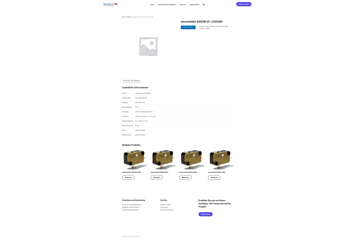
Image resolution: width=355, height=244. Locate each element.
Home (152, 5)
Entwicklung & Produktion (167, 5)
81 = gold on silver (141, 121)
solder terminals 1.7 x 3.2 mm (145, 116)
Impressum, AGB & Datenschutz (131, 236)
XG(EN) (128, 17)
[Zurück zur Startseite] (110, 4)
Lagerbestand (194, 5)
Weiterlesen (128, 177)
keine (137, 126)
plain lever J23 (140, 102)
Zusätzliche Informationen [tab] (131, 80)
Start (123, 17)
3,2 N (137, 107)
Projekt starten (205, 214)
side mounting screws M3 (143, 112)
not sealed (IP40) (141, 98)
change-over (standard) (143, 93)
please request (140, 130)
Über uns (183, 5)
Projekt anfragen (244, 4)
